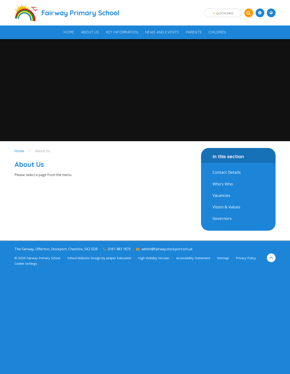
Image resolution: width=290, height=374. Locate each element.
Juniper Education (118, 258)
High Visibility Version (153, 258)
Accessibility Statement (193, 258)
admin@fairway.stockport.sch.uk (167, 249)
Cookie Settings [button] (25, 263)
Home (19, 151)
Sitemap (223, 258)
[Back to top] (271, 257)
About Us (42, 151)
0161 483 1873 (119, 249)
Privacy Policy (246, 258)
